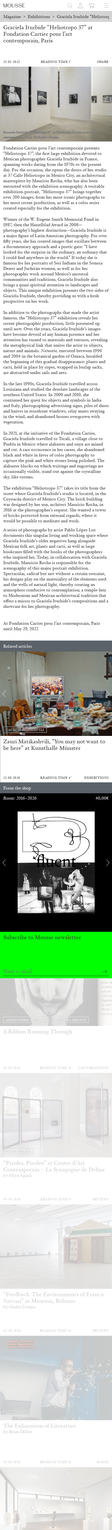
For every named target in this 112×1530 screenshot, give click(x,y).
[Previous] (4, 694)
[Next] (108, 694)
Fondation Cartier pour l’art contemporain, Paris (54, 623)
